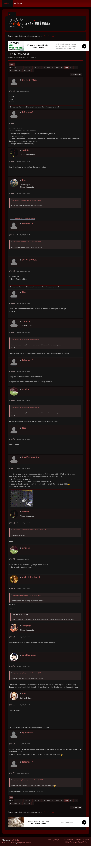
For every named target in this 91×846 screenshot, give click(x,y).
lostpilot (26, 389)
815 (26, 67)
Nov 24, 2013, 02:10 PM (23, 193)
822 (57, 67)
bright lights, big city (32, 577)
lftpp (24, 292)
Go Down (12, 64)
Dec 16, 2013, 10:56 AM (23, 523)
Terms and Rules (76, 842)
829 (20, 70)
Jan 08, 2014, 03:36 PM (23, 588)
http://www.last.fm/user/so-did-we (22, 218)
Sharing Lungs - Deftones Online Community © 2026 (68, 839)
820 (48, 67)
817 (35, 67)
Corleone (26, 321)
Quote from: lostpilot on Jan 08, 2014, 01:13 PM (26, 595)
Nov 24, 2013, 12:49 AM (15, 128)
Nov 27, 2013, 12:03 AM (23, 235)
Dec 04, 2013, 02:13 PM (23, 303)
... (21, 67)
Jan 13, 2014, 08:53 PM (23, 773)
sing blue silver (29, 655)
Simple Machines (24, 843)
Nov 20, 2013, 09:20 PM (23, 91)
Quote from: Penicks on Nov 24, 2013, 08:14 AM (26, 200)
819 (44, 67)
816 (30, 67)
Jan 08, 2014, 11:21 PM (23, 666)
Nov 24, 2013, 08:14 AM (23, 161)
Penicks (25, 150)
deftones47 (27, 112)
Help (67, 842)
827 (11, 70)
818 (39, 67)
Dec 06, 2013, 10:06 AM (23, 400)
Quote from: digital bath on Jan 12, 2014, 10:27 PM (27, 780)
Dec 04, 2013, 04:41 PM (23, 332)
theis (24, 180)
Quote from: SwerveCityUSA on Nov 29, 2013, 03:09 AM (29, 529)
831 (29, 70)
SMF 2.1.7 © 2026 (9, 843)
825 (71, 67)
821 (53, 67)
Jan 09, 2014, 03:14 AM (23, 705)
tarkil (24, 693)
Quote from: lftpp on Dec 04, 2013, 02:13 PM (25, 339)
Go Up (11, 797)
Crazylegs (26, 625)
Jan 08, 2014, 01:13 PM (23, 559)
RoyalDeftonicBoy (30, 457)
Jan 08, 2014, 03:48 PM (23, 637)
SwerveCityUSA (29, 80)
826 (76, 67)
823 (62, 67)
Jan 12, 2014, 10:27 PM (23, 744)
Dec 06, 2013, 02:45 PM (23, 439)
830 (25, 70)
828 (15, 70)
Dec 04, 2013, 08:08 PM (23, 371)
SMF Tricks (14, 840)
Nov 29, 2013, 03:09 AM (23, 271)
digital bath (27, 732)
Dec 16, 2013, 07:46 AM (23, 468)
